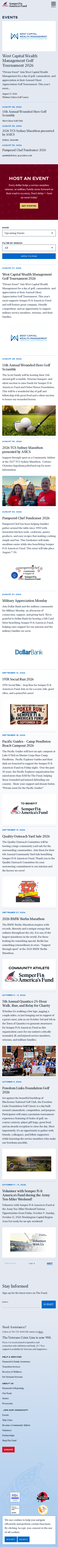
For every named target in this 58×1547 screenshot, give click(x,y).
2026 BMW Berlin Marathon (23, 919)
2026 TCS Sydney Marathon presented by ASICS (22, 449)
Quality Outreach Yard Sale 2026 (26, 836)
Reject (23, 1539)
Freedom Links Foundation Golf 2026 (25, 1090)
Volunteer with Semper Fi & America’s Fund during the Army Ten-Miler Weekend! (26, 1195)
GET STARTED (29, 206)
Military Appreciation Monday (24, 600)
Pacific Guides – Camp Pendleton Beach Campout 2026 (26, 743)
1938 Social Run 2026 (18, 679)
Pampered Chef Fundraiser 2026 (26, 518)
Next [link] (50, 1263)
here (41, 1332)
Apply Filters (29, 256)
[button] (53, 4)
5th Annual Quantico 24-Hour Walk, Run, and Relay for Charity (26, 1003)
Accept (10, 1539)
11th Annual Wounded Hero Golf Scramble (26, 367)
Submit (49, 1304)
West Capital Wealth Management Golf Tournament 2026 (27, 276)
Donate (8, 1449)
